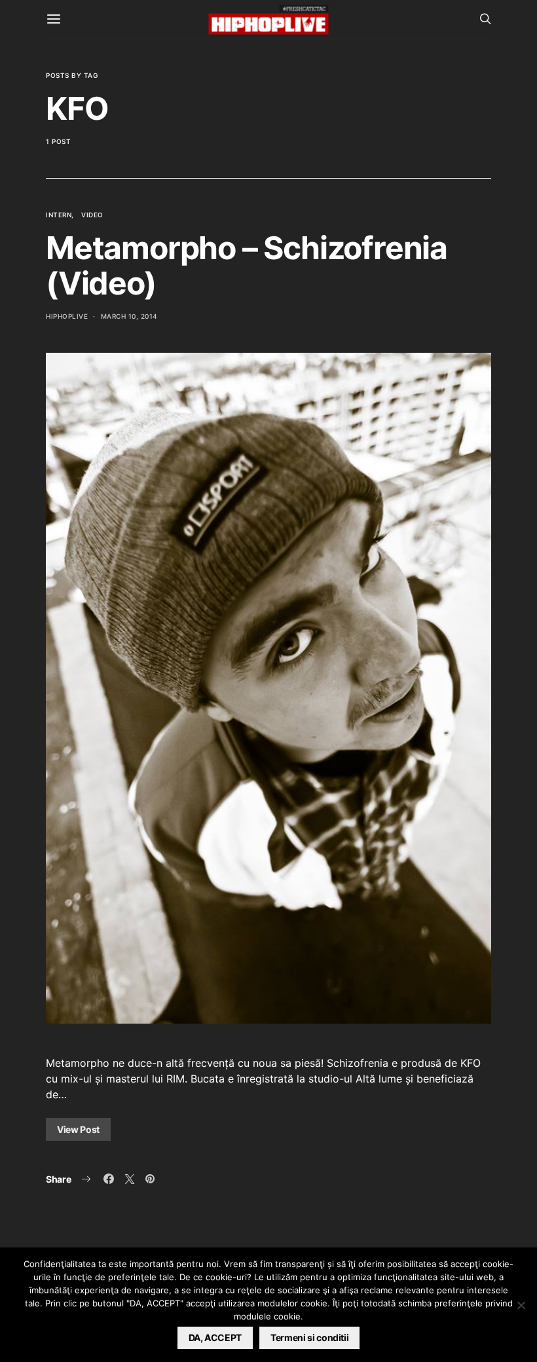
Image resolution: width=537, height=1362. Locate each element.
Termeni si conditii (309, 1337)
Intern (58, 215)
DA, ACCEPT (215, 1337)
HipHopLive (67, 316)
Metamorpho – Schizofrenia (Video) (246, 265)
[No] (520, 1305)
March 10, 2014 (129, 316)
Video (92, 215)
